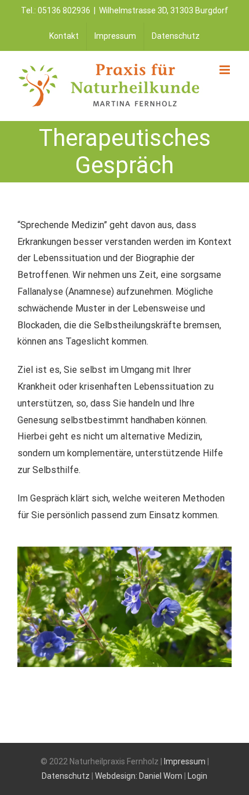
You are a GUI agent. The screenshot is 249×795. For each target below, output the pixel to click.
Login (197, 776)
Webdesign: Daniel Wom (138, 776)
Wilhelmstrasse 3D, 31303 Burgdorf (163, 10)
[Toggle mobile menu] (225, 70)
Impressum (185, 761)
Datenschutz (66, 776)
